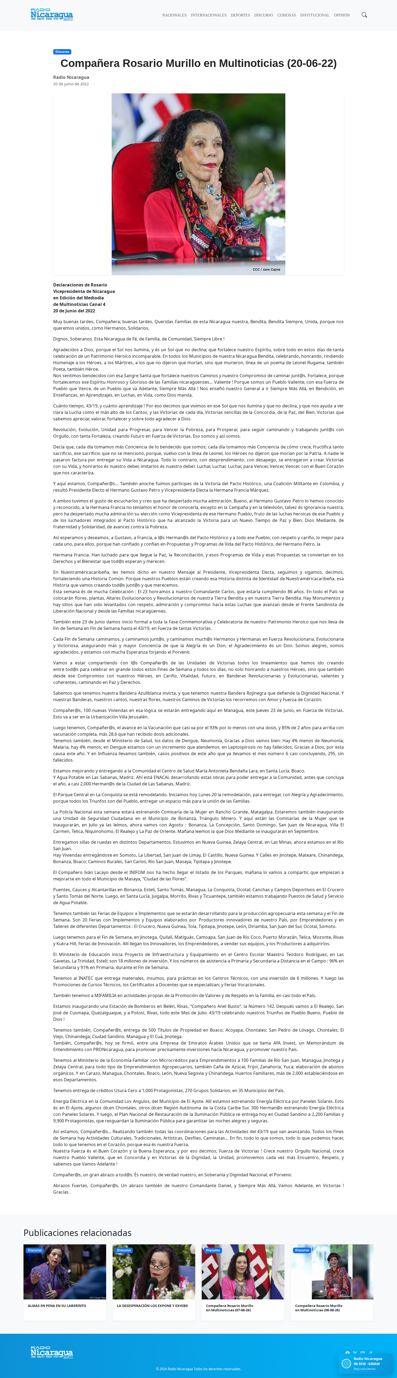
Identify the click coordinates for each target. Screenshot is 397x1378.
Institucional (315, 15)
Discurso (263, 15)
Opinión (342, 15)
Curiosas (286, 15)
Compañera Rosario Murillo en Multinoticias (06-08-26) (318, 1307)
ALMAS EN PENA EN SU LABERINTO (57, 1305)
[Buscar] (363, 15)
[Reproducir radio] (346, 1363)
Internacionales (209, 15)
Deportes (240, 15)
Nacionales (174, 15)
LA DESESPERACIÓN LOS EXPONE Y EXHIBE (152, 1305)
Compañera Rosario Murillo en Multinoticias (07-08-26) (229, 1307)
